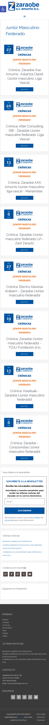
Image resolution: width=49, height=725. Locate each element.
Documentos (7, 628)
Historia (5, 633)
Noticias (5, 620)
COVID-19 (6, 625)
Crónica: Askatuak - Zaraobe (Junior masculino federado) (24, 395)
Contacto (5, 622)
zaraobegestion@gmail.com (17, 683)
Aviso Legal (40, 714)
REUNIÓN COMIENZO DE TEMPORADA (17, 541)
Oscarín (21, 717)
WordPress (23, 720)
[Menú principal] (24, 16)
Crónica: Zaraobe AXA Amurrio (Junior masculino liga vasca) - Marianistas (24, 187)
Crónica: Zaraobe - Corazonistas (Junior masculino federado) (24, 447)
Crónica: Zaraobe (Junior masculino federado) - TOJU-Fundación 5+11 (24, 343)
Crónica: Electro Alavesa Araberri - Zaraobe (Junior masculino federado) (24, 291)
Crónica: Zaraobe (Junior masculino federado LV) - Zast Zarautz (24, 239)
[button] (3, 9)
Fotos (4, 630)
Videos (4, 636)
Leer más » (24, 88)
